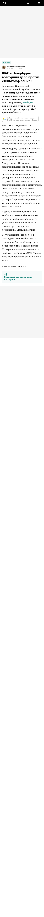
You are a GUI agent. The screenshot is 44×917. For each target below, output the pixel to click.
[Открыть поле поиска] (28, 3)
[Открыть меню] (39, 3)
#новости (22, 266)
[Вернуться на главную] (5, 3)
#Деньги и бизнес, (10, 266)
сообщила (28, 102)
